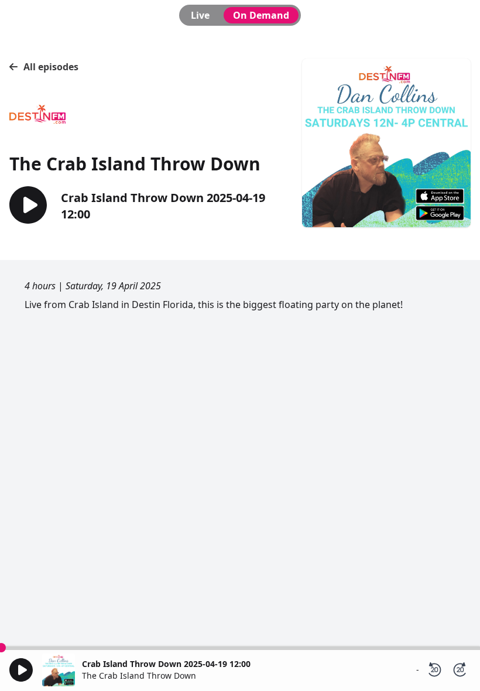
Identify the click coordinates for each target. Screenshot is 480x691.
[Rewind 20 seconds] (434, 669)
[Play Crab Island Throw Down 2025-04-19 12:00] (28, 205)
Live (200, 15)
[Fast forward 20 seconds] (460, 669)
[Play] (21, 670)
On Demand (261, 15)
